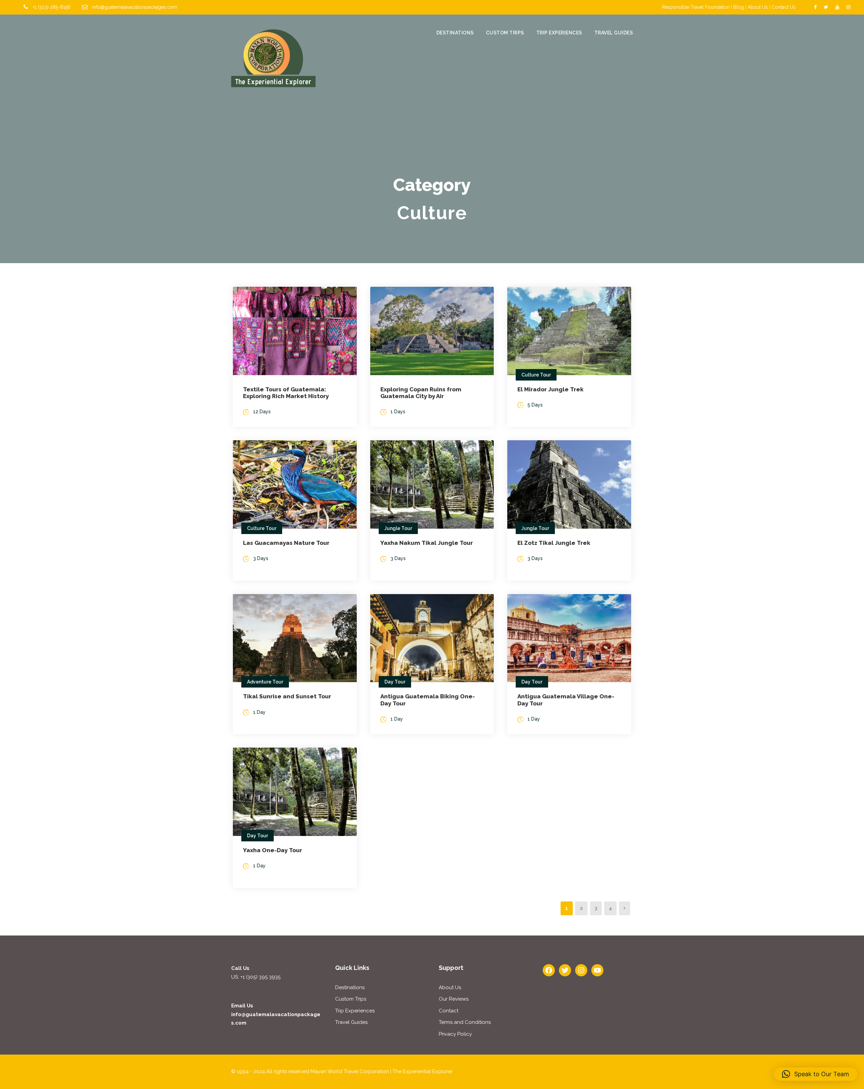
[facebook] (815, 7)
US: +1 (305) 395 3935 (255, 977)
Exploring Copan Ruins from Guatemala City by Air (420, 392)
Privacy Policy (455, 1034)
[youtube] (837, 7)
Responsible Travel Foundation (696, 7)
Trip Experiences (559, 32)
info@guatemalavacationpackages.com (134, 7)
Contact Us (783, 7)
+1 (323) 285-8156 (52, 7)
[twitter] (826, 7)
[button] (815, 1074)
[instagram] (848, 7)
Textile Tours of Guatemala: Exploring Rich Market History (286, 392)
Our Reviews (453, 999)
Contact (448, 1011)
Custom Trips (505, 32)
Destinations (455, 32)
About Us (758, 7)
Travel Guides (613, 32)
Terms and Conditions (465, 1022)
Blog (738, 7)
